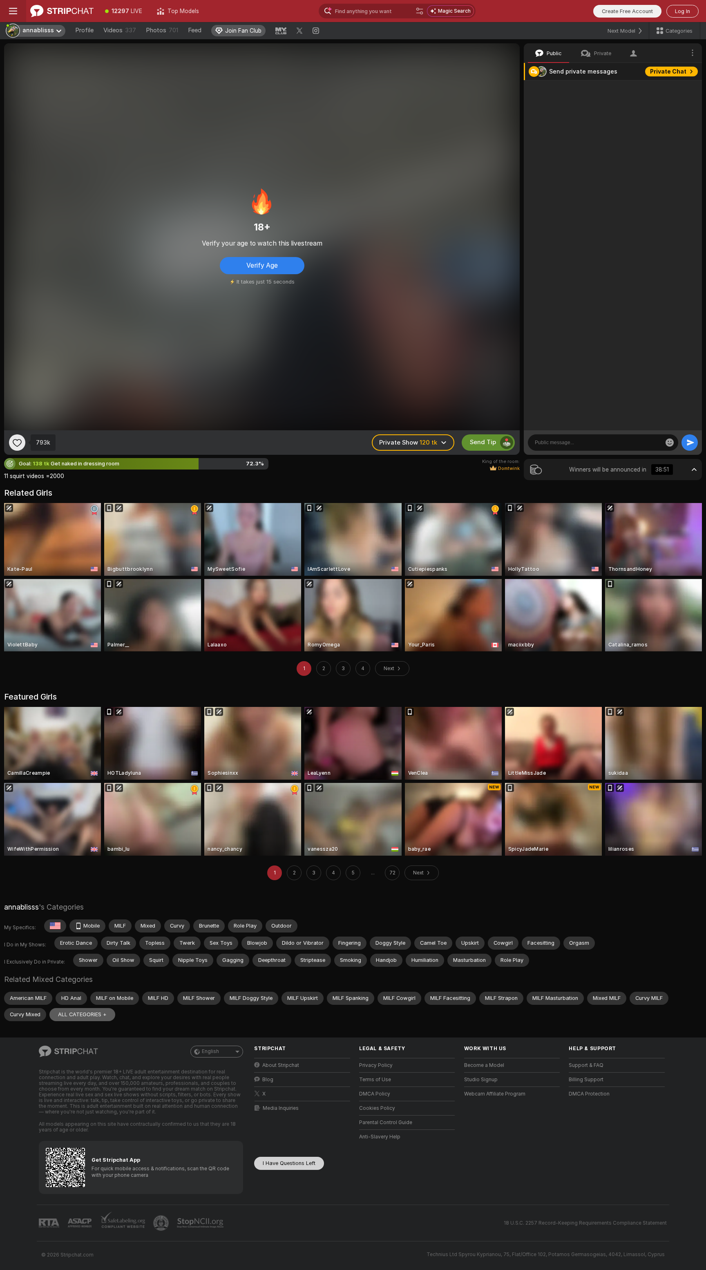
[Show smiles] (670, 442)
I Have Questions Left (289, 1163)
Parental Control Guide (385, 1122)
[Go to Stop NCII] (201, 1223)
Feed (194, 30)
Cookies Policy (377, 1108)
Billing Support (586, 1079)
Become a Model (484, 1065)
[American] (55, 925)
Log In (682, 11)
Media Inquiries (281, 1108)
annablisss (21, 907)
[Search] (419, 11)
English (210, 1051)
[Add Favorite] (17, 442)
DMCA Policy (374, 1094)
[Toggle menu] (13, 11)
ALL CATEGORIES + (82, 1014)
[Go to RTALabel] (50, 1223)
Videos (119, 30)
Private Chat (668, 71)
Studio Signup (481, 1079)
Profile (84, 30)
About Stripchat (280, 1065)
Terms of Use (375, 1079)
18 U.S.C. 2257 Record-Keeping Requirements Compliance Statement (585, 1223)
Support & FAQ (586, 1065)
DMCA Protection (589, 1094)
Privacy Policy (376, 1065)
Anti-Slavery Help (379, 1137)
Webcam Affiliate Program (494, 1094)
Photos (162, 30)
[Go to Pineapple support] (161, 1223)
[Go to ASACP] (80, 1223)
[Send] (689, 442)
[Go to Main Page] (62, 11)
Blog (267, 1079)
